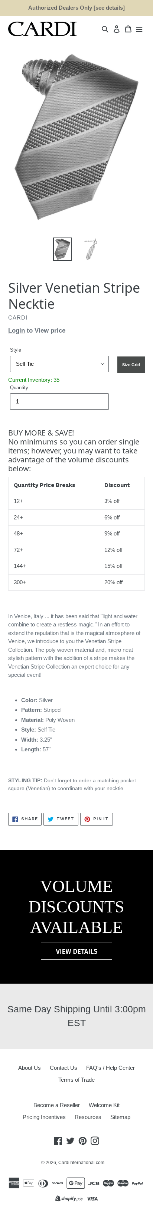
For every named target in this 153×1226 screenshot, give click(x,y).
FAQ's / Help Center (110, 1068)
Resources (88, 1117)
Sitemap (120, 1117)
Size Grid (131, 364)
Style (15, 350)
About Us (29, 1068)
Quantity (19, 387)
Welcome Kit (104, 1105)
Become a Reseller (56, 1105)
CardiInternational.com (81, 1162)
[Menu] (139, 29)
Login (16, 330)
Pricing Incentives (44, 1117)
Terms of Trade (76, 1079)
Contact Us (63, 1068)
